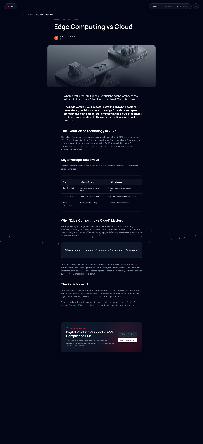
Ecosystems (167, 6)
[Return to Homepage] (10, 6)
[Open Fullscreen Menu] (196, 6)
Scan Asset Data (127, 340)
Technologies (182, 6)
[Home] (23, 14)
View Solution (127, 334)
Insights (30, 15)
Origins (155, 6)
